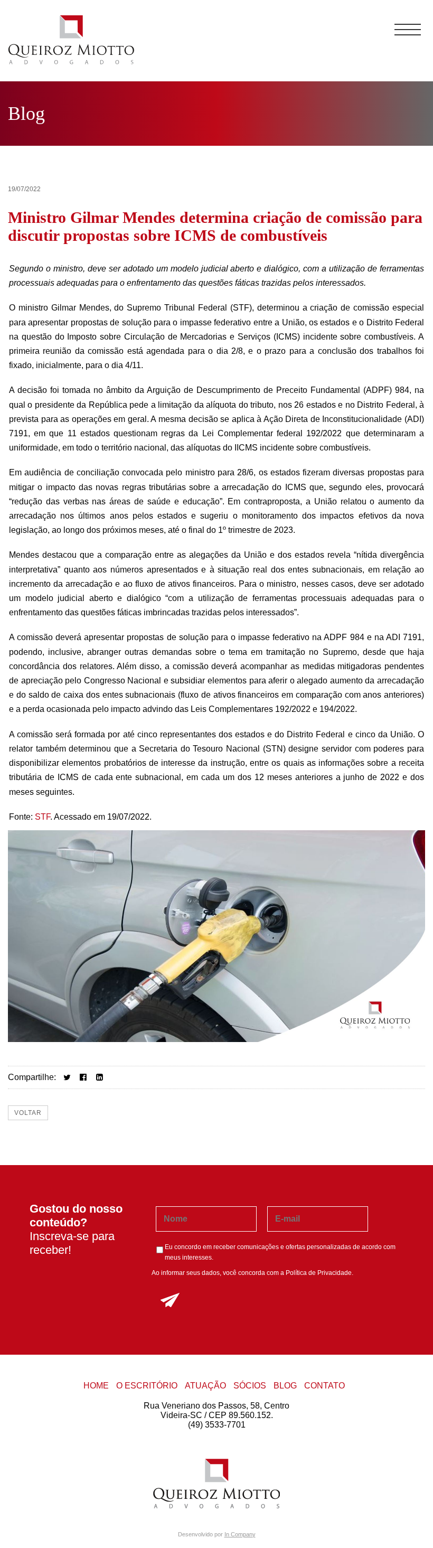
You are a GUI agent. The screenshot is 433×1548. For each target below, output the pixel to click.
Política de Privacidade (319, 1273)
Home (96, 1385)
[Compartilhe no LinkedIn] (99, 1077)
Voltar (28, 1113)
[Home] (71, 63)
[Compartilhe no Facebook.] (83, 1077)
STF (42, 816)
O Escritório (146, 1385)
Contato (324, 1385)
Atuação (205, 1385)
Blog (285, 1385)
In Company (240, 1534)
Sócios (249, 1385)
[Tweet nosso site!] (66, 1077)
